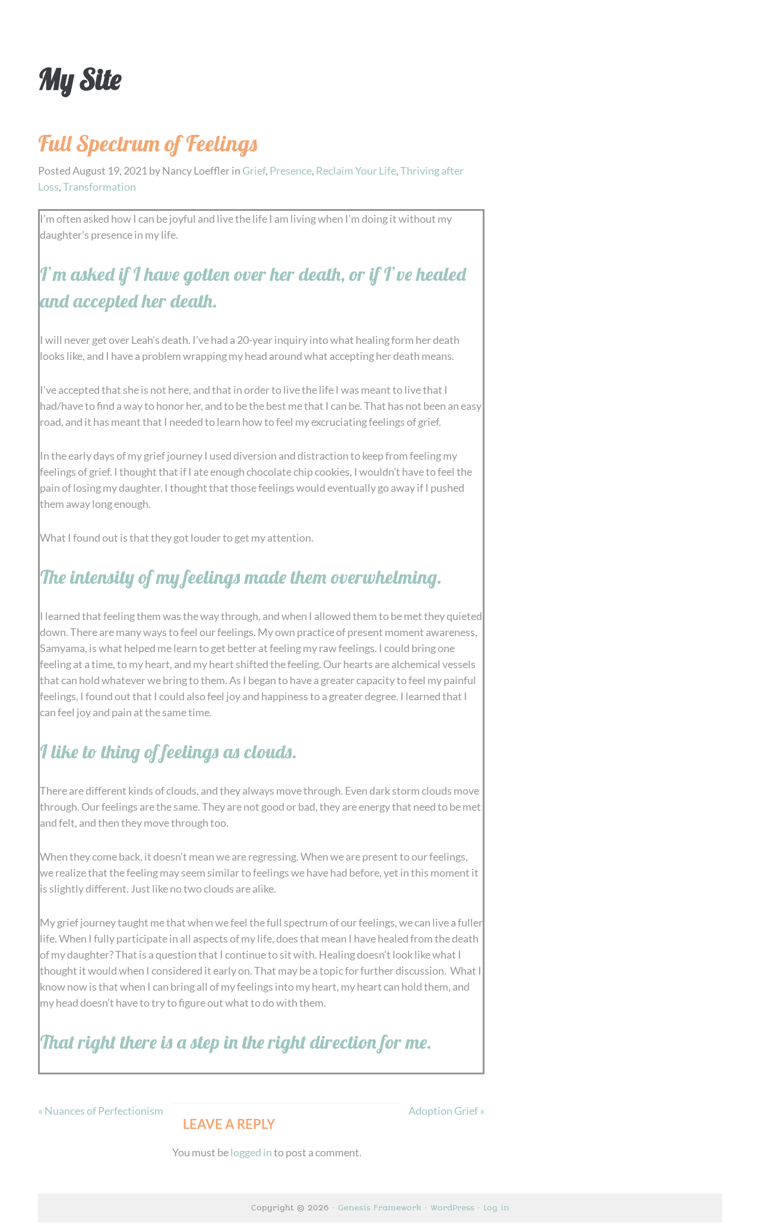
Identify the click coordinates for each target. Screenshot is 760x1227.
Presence (291, 170)
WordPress (452, 1207)
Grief (253, 170)
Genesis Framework (380, 1207)
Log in (496, 1207)
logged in (251, 1152)
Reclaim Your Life (356, 170)
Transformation (99, 186)
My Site (79, 79)
